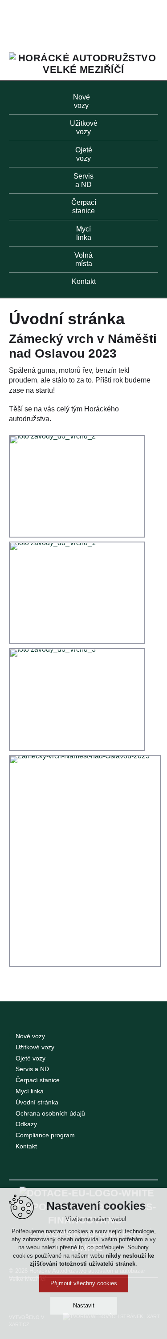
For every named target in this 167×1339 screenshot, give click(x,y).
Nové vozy (30, 1036)
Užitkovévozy (84, 127)
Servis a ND (32, 1068)
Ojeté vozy (30, 1058)
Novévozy (81, 101)
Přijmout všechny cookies (83, 1283)
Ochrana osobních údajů (50, 1113)
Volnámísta (83, 259)
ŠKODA (57, 24)
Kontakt (84, 281)
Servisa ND (83, 180)
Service (132, 24)
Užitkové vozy (35, 1047)
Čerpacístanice (83, 207)
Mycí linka (30, 1091)
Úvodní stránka (37, 1102)
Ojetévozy (83, 154)
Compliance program (45, 1135)
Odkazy (26, 1124)
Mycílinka (83, 233)
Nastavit (83, 1305)
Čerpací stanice (38, 1080)
